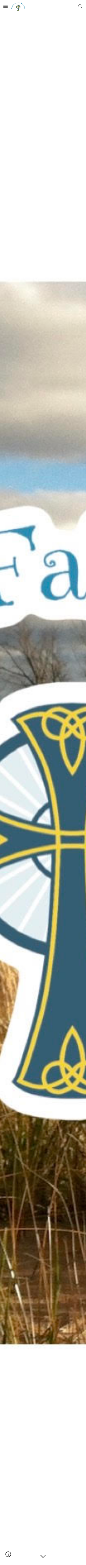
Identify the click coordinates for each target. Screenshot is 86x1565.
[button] (5, 6)
